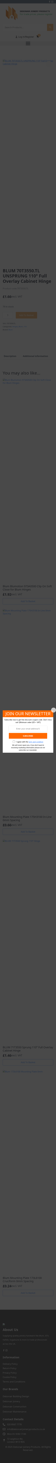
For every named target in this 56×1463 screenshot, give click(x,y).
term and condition (36, 742)
